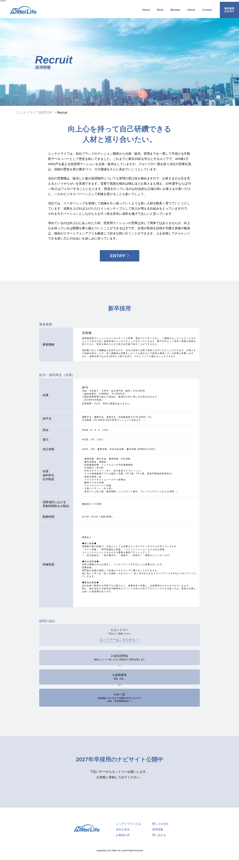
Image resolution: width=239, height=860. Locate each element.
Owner (191, 9)
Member (175, 9)
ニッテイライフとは (128, 823)
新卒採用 (229, 10)
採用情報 (157, 829)
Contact (207, 9)
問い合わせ (159, 835)
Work (160, 9)
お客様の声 (123, 835)
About (146, 9)
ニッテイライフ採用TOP (34, 112)
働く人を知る (160, 823)
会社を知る (123, 829)
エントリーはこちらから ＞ (119, 639)
